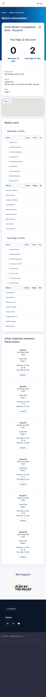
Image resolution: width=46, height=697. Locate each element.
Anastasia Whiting (12, 200)
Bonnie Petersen (15, 147)
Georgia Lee (14, 157)
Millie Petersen (15, 176)
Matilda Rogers (11, 321)
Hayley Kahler (10, 312)
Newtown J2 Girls (13, 59)
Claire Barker (10, 292)
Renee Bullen (10, 326)
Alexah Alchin (10, 195)
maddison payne (11, 214)
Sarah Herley (14, 283)
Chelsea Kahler (15, 254)
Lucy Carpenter (15, 171)
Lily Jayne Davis (15, 278)
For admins (11, 609)
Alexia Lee (13, 142)
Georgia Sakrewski (16, 161)
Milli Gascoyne (11, 219)
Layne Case (14, 273)
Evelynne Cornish (16, 264)
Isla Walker (13, 166)
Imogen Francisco (12, 316)
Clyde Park (23, 359)
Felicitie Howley (11, 307)
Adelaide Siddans (12, 190)
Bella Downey (14, 249)
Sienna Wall (9, 224)
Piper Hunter (14, 181)
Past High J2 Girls (33, 58)
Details (23, 375)
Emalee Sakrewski (16, 152)
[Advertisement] (23, 669)
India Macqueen (11, 209)
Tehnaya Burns (11, 229)
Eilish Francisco (11, 302)
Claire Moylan (10, 205)
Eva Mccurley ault (16, 259)
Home (4, 12)
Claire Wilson (10, 297)
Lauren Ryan (14, 268)
